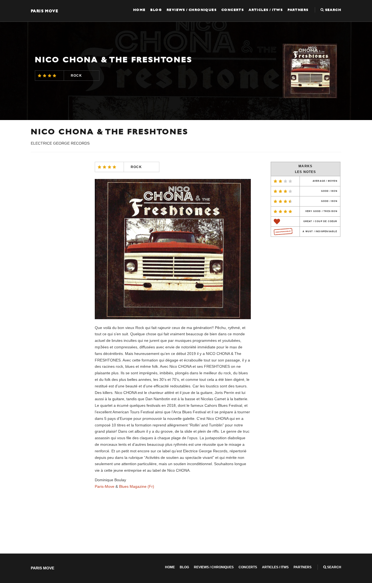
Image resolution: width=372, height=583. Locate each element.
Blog (156, 10)
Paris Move (44, 10)
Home (139, 10)
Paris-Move (104, 486)
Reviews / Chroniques (192, 10)
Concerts (232, 10)
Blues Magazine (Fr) (136, 486)
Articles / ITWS (266, 10)
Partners (298, 10)
